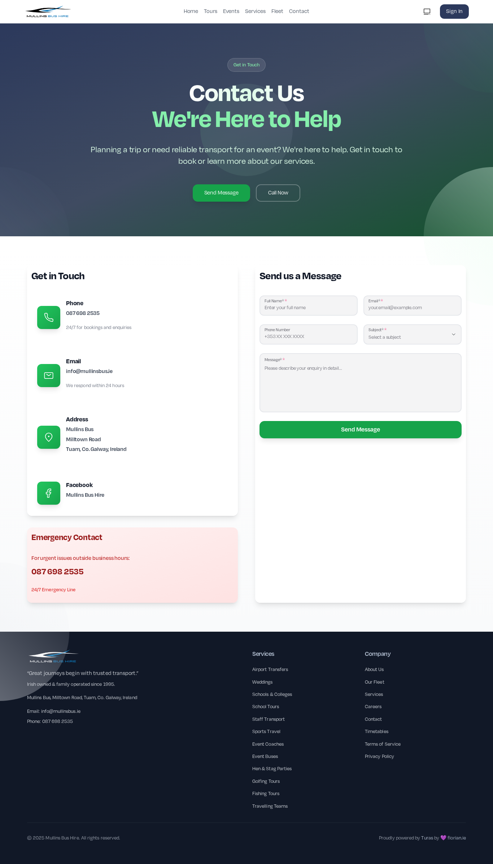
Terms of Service (383, 744)
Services (255, 11)
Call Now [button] (278, 193)
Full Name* (274, 301)
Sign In (454, 11)
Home (191, 11)
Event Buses (265, 756)
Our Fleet (374, 682)
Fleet (277, 11)
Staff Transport (268, 719)
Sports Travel (266, 731)
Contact (299, 11)
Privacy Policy (379, 756)
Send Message (360, 429)
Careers (373, 706)
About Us (374, 669)
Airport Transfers (270, 669)
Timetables (376, 731)
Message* (273, 360)
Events (231, 11)
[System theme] (427, 11)
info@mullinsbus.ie (60, 711)
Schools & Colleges (272, 694)
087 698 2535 (57, 721)
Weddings (262, 682)
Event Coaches (268, 744)
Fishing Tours (265, 793)
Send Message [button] (221, 193)
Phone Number (277, 330)
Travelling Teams (270, 806)
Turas (427, 838)
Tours (210, 11)
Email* (374, 301)
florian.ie (457, 838)
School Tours (265, 706)
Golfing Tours (266, 781)
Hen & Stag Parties (272, 769)
